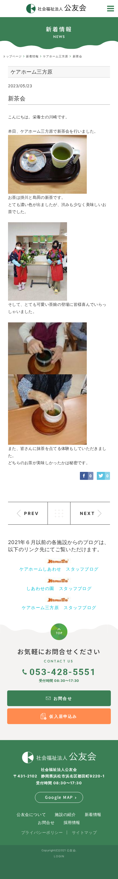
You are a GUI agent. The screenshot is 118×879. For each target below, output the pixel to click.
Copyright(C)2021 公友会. (59, 850)
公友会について (31, 814)
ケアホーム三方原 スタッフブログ (59, 607)
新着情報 (93, 814)
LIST (59, 513)
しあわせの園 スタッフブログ (59, 588)
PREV (31, 513)
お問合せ (46, 822)
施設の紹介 (65, 814)
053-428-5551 (63, 672)
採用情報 (72, 822)
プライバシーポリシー (42, 832)
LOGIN (59, 856)
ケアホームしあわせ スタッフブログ (59, 569)
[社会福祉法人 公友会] (59, 757)
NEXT (87, 513)
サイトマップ (84, 832)
